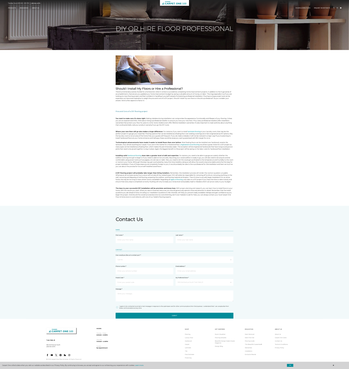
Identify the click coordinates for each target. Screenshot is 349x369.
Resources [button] (24, 8)
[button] (334, 8)
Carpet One (119, 19)
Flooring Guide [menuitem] (249, 341)
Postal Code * (120, 277)
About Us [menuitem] (278, 334)
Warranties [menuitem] (248, 348)
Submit (174, 315)
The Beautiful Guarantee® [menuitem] (253, 344)
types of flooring (177, 179)
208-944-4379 (35, 3)
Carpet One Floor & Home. (60, 359)
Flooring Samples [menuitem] (220, 337)
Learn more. (139, 365)
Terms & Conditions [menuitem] (281, 344)
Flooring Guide (131, 19)
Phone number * (121, 266)
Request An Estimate (322, 8)
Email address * (180, 266)
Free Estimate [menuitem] (189, 354)
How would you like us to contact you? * (128, 255)
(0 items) (340, 8)
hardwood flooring (134, 155)
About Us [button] (35, 8)
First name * (119, 235)
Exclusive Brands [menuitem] (250, 354)
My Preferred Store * (182, 277)
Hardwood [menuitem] (188, 341)
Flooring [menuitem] (187, 334)
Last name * (179, 235)
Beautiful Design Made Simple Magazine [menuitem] (225, 342)
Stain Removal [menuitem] (249, 334)
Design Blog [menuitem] (219, 346)
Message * (119, 289)
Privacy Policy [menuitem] (279, 348)
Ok (290, 365)
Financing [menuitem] (188, 358)
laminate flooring (194, 131)
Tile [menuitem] (186, 351)
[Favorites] (337, 8)
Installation (142, 19)
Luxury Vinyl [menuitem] (189, 337)
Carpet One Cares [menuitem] (281, 337)
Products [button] (12, 8)
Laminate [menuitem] (188, 348)
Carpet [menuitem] (187, 344)
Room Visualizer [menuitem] (220, 334)
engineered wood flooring (189, 145)
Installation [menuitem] (248, 351)
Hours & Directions (302, 8)
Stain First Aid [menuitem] (249, 337)
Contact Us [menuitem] (278, 341)
